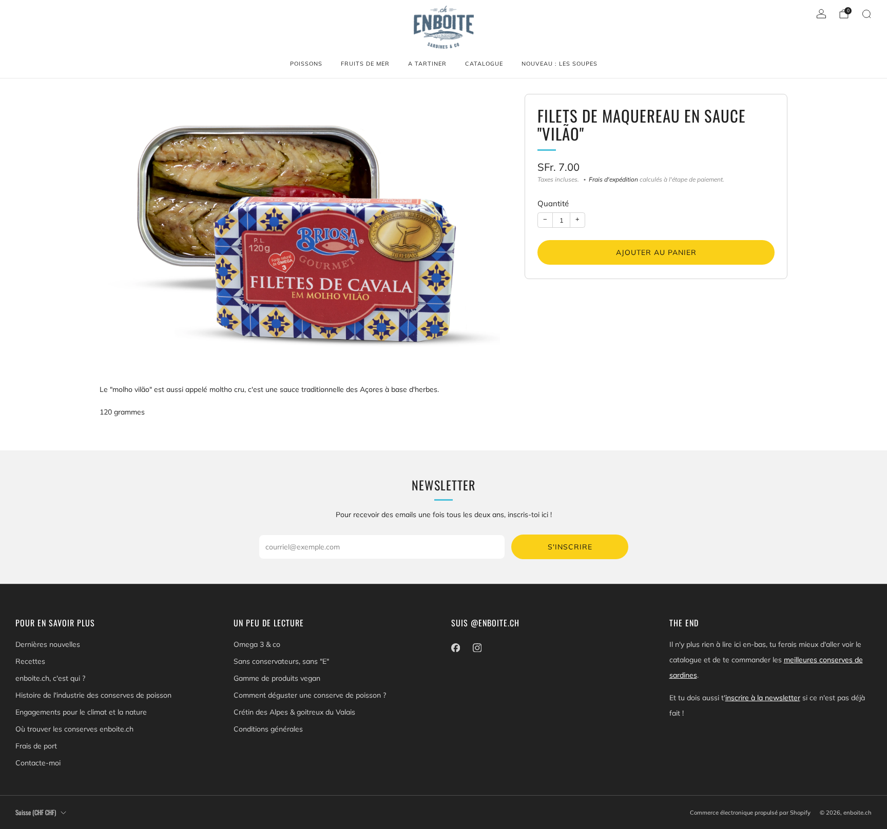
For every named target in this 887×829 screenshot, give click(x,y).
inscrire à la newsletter (762, 697)
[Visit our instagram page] (477, 647)
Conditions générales (268, 729)
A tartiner (427, 63)
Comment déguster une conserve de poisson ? (310, 695)
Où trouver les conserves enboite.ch (74, 729)
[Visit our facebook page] (455, 647)
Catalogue (484, 63)
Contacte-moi (38, 762)
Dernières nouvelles (47, 644)
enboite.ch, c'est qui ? (50, 678)
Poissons (306, 63)
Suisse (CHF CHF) (35, 812)
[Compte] (821, 14)
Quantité (553, 204)
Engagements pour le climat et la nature (81, 712)
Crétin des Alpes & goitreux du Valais (294, 712)
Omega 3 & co (257, 644)
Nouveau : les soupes (559, 63)
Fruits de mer (365, 63)
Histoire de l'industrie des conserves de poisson (93, 695)
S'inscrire (570, 546)
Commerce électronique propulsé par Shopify (750, 812)
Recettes (30, 661)
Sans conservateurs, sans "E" (281, 661)
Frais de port (36, 746)
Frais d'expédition (613, 180)
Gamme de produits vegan (277, 678)
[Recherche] (866, 14)
